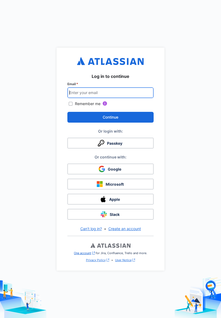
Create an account (124, 228)
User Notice (123, 260)
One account (84, 253)
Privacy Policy (96, 260)
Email (72, 84)
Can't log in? (91, 228)
